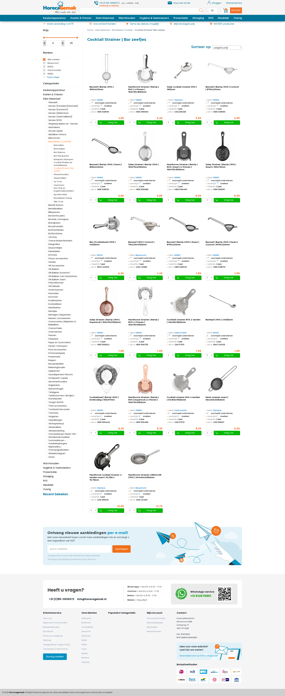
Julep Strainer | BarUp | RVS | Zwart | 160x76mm (221, 165)
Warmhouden (126, 18)
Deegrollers (54, 244)
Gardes (52, 262)
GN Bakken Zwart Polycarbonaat (57, 281)
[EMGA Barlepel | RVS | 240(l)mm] (223, 301)
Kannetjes (53, 293)
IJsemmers (59, 185)
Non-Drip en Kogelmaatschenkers (64, 189)
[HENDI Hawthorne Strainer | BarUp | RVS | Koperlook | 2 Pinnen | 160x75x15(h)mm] (145, 379)
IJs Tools (58, 181)
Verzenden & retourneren (55, 648)
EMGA (50, 66)
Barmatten (59, 145)
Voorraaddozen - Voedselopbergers (57, 442)
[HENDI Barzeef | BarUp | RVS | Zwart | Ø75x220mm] (184, 223)
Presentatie (180, 18)
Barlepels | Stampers (63, 159)
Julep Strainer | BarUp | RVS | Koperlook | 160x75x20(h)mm (105, 321)
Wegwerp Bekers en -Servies (63, 123)
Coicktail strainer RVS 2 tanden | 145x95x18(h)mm (183, 321)
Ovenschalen (55, 328)
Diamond (85, 631)
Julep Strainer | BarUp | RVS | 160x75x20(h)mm (143, 165)
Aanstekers (54, 127)
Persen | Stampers (57, 346)
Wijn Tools (58, 201)
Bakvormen (54, 137)
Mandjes (52, 311)
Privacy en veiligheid (53, 635)
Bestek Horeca (55, 205)
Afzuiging (198, 18)
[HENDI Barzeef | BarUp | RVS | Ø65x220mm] (106, 68)
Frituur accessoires (58, 258)
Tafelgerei (53, 392)
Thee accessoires (57, 405)
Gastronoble (54, 70)
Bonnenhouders (56, 215)
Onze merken (89, 612)
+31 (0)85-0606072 (61, 599)
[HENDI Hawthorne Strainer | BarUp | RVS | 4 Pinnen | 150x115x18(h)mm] (145, 68)
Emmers (52, 254)
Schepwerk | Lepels (58, 378)
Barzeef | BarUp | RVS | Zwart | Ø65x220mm (106, 165)
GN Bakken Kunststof (59, 272)
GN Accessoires (56, 265)
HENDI (50, 73)
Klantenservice (234, 2)
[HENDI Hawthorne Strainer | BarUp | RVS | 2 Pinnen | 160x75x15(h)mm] (145, 301)
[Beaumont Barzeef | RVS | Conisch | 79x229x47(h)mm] (145, 223)
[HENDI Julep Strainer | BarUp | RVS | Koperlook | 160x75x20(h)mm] (106, 301)
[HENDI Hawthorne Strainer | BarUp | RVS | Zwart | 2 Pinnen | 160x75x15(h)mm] (184, 146)
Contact (182, 612)
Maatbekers (54, 307)
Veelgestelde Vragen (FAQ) (56, 644)
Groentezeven (55, 289)
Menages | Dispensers (59, 314)
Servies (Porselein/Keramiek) (63, 105)
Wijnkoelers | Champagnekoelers (58, 448)
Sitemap (47, 640)
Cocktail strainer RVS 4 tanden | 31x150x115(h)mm (183, 398)
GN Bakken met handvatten (62, 276)
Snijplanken (54, 385)
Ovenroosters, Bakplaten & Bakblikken (62, 323)
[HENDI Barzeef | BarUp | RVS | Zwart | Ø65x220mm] (106, 146)
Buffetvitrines (55, 233)
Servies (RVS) (55, 120)
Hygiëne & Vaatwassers (154, 18)
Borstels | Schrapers (58, 219)
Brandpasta (54, 222)
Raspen (52, 360)
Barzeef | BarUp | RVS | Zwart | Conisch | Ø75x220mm (222, 243)
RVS (210, 18)
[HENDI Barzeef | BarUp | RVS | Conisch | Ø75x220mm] (223, 68)
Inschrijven (121, 549)
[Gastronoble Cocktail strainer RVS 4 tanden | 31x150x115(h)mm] (184, 379)
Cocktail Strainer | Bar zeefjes (64, 169)
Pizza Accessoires (57, 349)
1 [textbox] (91, 122)
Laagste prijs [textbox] (221, 47)
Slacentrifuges (55, 388)
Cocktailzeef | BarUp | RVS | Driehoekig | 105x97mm (104, 398)
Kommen (53, 296)
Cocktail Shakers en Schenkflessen (63, 163)
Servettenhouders (57, 381)
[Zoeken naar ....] (200, 10)
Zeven (51, 456)
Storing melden (55, 656)
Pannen (52, 335)
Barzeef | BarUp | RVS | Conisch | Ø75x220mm (222, 88)
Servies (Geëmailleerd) (60, 116)
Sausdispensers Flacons (60, 374)
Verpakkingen (55, 420)
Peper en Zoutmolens (59, 342)
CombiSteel (87, 627)
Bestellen (236, 10)
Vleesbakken (54, 427)
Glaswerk (53, 102)
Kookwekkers (54, 304)
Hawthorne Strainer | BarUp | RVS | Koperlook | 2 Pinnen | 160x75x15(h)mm (143, 399)
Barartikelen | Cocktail (59, 141)
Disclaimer (48, 631)
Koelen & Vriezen (81, 18)
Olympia (178, 100)
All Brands (86, 618)
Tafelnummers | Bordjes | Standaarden (61, 397)
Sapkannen (54, 370)
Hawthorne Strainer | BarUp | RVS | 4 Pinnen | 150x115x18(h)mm (143, 89)
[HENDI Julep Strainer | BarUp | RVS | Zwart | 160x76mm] (223, 146)
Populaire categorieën (121, 612)
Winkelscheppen (56, 453)
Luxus (84, 648)
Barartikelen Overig (63, 198)
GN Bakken (53, 269)
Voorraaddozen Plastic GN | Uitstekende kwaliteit (62, 435)
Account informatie (156, 618)
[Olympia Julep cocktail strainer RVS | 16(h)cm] (184, 68)
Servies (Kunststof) (58, 109)
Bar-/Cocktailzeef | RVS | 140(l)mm (103, 243)
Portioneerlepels (56, 353)
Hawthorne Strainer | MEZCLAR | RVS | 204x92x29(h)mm (144, 476)
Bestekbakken (55, 208)
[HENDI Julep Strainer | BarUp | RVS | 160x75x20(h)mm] (145, 146)
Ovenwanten (55, 331)
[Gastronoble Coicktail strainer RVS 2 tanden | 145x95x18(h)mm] (184, 301)
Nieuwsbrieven (154, 631)
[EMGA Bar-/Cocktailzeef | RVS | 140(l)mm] (106, 223)
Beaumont (53, 63)
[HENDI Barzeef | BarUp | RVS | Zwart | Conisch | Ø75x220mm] (223, 223)
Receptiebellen (56, 363)
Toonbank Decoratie (59, 409)
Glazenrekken (60, 178)
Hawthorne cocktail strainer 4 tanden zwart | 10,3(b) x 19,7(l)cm (106, 477)
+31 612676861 (200, 596)
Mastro (84, 653)
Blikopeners (54, 212)
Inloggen (216, 2)
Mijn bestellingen (155, 622)
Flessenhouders (61, 174)
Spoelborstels (60, 194)
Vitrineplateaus (56, 423)
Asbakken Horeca (57, 134)
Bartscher (86, 622)
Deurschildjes (55, 247)
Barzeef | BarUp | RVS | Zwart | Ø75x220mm (183, 243)
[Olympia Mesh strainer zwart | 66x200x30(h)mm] (223, 379)
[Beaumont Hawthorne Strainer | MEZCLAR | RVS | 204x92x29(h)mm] (145, 456)
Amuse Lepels (55, 130)
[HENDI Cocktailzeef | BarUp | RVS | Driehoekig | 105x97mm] (106, 379)
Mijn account (154, 612)
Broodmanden (55, 226)
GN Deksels (54, 286)
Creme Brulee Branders (60, 240)
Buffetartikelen (56, 229)
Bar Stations (59, 152)
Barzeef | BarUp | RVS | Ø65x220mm (102, 88)
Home (90, 30)
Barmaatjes (59, 148)
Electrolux (86, 635)
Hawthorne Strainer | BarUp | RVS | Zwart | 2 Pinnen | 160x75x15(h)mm (182, 167)
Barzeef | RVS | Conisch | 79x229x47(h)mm (141, 243)
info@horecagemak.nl (91, 599)
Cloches (52, 237)
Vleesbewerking (56, 430)
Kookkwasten (55, 300)
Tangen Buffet (56, 402)
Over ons (47, 618)
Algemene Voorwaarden (55, 622)
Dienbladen (54, 251)
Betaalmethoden (51, 627)
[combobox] (227, 48)
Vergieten (53, 416)
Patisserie (53, 338)
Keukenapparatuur (54, 18)
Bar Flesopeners (61, 156)
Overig (238, 18)
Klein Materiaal (105, 18)
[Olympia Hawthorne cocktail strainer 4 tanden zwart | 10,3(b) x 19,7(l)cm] (106, 456)
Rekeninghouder (56, 367)
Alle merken (54, 59)
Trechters (53, 412)
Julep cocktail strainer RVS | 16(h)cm (182, 88)
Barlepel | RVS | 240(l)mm (219, 320)
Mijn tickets (152, 627)
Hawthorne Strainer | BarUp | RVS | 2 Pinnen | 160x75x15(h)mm (143, 322)
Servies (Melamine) (58, 113)
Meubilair (223, 18)
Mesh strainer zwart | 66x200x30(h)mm (217, 398)
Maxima (85, 657)
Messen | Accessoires (59, 318)
